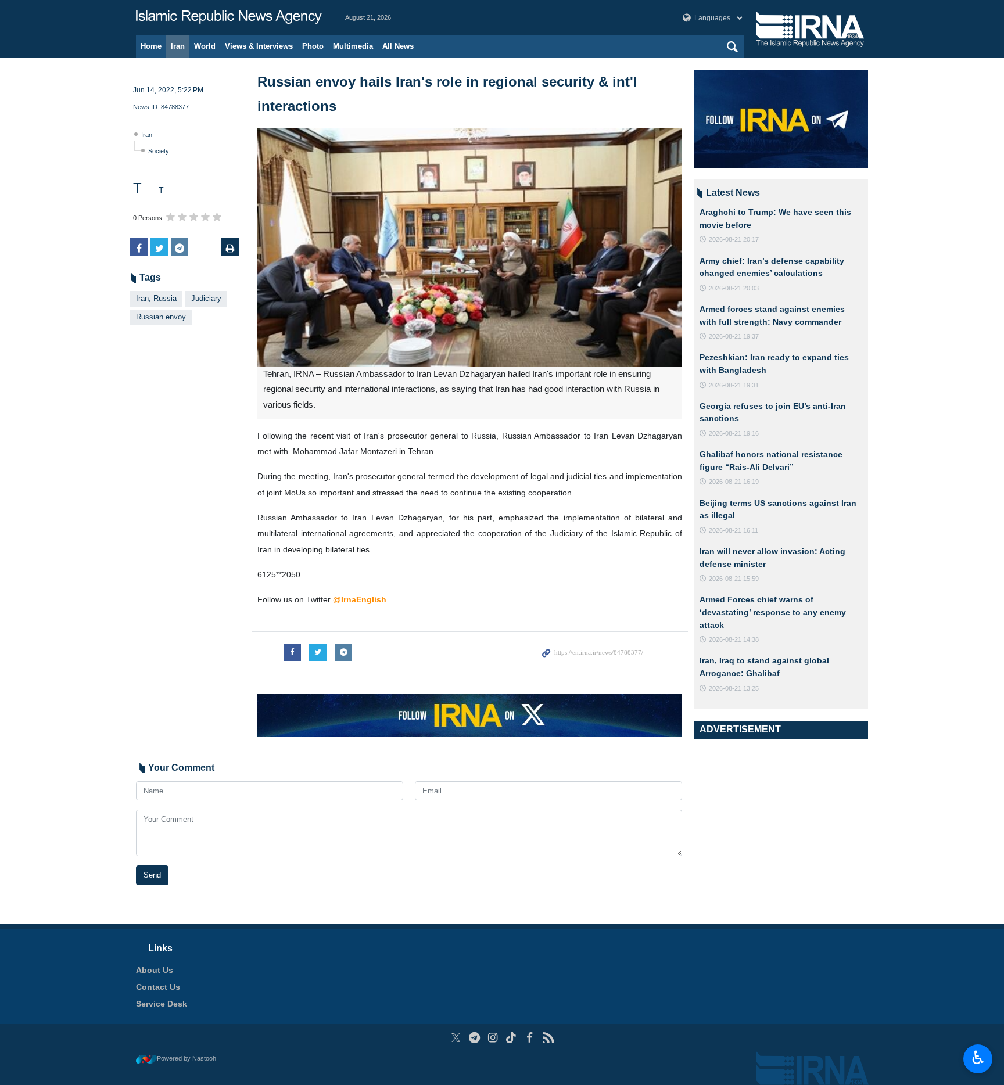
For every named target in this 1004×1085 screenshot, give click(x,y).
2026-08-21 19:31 (734, 385)
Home (151, 46)
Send (152, 875)
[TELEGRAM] (474, 1038)
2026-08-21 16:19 (734, 481)
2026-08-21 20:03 (734, 288)
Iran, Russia (156, 298)
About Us (154, 970)
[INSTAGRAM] (493, 1038)
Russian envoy (161, 316)
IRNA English (229, 17)
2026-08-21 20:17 (734, 239)
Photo (313, 46)
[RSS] (548, 1038)
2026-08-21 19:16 (734, 433)
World (205, 46)
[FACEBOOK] (529, 1038)
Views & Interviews (259, 46)
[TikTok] (511, 1038)
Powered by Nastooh (186, 1058)
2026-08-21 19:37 (734, 336)
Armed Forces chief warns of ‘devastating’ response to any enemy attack (773, 612)
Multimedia (353, 46)
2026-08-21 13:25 (734, 688)
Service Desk (161, 1003)
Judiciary (206, 298)
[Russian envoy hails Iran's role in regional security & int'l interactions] (469, 247)
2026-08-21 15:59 (734, 578)
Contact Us (158, 986)
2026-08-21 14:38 (734, 639)
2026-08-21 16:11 (733, 530)
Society (158, 151)
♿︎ (978, 1057)
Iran (178, 46)
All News (398, 46)
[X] (456, 1038)
